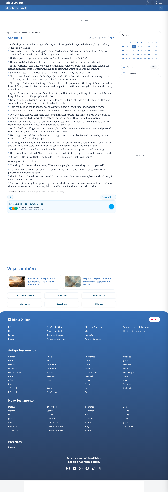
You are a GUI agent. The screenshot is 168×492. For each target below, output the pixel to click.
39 (152, 54)
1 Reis (49, 356)
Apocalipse (128, 426)
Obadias (127, 356)
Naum (126, 368)
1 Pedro (88, 430)
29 (152, 50)
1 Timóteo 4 (61, 295)
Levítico (11, 364)
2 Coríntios (52, 406)
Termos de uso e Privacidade (136, 327)
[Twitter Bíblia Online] (100, 468)
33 (130, 54)
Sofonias (127, 376)
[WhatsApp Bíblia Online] (81, 468)
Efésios (50, 414)
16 (141, 46)
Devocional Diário (55, 331)
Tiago (87, 426)
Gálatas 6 (98, 304)
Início (10, 327)
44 (134, 58)
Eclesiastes (90, 356)
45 (138, 58)
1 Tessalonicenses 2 (24, 295)
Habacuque (128, 372)
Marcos (11, 410)
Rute (10, 384)
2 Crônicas (51, 368)
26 (141, 50)
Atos (10, 422)
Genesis (24, 32)
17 (145, 46)
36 (141, 54)
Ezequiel (89, 376)
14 (17, 8)
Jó (47, 384)
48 (149, 58)
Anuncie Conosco (93, 339)
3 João (126, 418)
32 (127, 54)
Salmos (50, 388)
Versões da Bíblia (54, 327)
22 (127, 50)
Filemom (89, 418)
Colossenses (52, 422)
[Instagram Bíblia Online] (68, 468)
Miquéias (127, 364)
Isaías (87, 364)
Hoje (10, 331)
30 (156, 50)
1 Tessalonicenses (55, 426)
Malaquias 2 (99, 295)
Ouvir (94, 38)
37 (145, 54)
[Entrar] (148, 2)
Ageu (125, 380)
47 (145, 58)
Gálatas (50, 410)
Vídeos (88, 331)
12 (127, 46)
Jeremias (89, 368)
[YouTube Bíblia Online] (74, 468)
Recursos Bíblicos (55, 335)
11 (123, 46)
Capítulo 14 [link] (35, 32)
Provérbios (52, 392)
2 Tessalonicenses (55, 430)
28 (149, 50)
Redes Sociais (91, 335)
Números (12, 368)
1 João (126, 410)
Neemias (51, 376)
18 (149, 46)
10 (156, 42)
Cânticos (89, 360)
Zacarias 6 (62, 304)
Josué (10, 376)
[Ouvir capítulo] (161, 8)
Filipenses (51, 418)
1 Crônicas (51, 364)
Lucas (11, 414)
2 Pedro (127, 406)
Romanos (12, 426)
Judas (125, 422)
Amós (87, 392)
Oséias (88, 384)
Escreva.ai (12, 447)
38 (149, 54)
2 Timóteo (89, 410)
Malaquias (128, 388)
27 (145, 50)
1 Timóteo (89, 406)
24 (134, 50)
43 (130, 58)
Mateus (11, 406)
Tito (87, 414)
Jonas (125, 360)
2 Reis (49, 360)
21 (123, 50)
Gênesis (12, 356)
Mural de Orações (93, 327)
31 (123, 54)
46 (141, 58)
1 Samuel (12, 388)
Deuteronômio (15, 372)
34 (134, 54)
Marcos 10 (25, 304)
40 (156, 54)
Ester (49, 380)
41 (123, 58)
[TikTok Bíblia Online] (94, 468)
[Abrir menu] (160, 2)
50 (156, 58)
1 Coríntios (13, 430)
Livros (15, 32)
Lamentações (91, 372)
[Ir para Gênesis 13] (10, 197)
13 (130, 46)
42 (127, 58)
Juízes (11, 380)
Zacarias (127, 384)
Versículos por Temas (57, 339)
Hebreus (89, 422)
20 (156, 46)
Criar (104, 38)
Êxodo (11, 360)
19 (152, 46)
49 (152, 58)
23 (130, 50)
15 (138, 46)
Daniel (88, 380)
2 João (126, 414)
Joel (86, 388)
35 (138, 54)
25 (138, 50)
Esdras (50, 372)
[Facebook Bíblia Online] (87, 468)
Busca (11, 339)
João (10, 418)
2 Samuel (12, 392)
